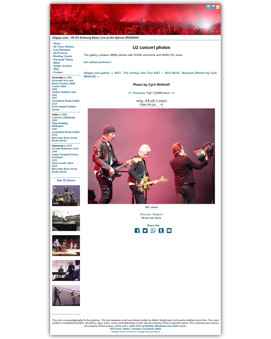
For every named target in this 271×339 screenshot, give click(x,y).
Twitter (126, 329)
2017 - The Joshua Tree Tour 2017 (137, 72)
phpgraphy (77, 320)
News (56, 62)
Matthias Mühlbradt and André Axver (165, 326)
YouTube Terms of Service (123, 332)
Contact (58, 72)
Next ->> (169, 92)
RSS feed (115, 329)
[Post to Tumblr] (161, 231)
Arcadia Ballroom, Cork (65, 148)
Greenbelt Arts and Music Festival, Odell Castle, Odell (63, 83)
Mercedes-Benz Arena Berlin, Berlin (64, 139)
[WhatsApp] (153, 231)
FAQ (56, 69)
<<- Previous (136, 92)
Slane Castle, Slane (63, 163)
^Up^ (149, 92)
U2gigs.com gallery (97, 72)
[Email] (169, 231)
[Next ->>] (151, 203)
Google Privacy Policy (149, 332)
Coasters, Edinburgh (63, 117)
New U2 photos (66, 180)
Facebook (148, 329)
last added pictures (97, 62)
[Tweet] (145, 231)
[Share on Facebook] (137, 231)
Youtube (136, 329)
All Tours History (63, 46)
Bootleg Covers (62, 56)
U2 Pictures (60, 53)
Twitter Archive (62, 65)
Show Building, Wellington (60, 125)
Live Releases (61, 49)
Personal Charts (63, 59)
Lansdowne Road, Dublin (66, 100)
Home (57, 43)
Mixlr (158, 329)
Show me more (151, 217)
